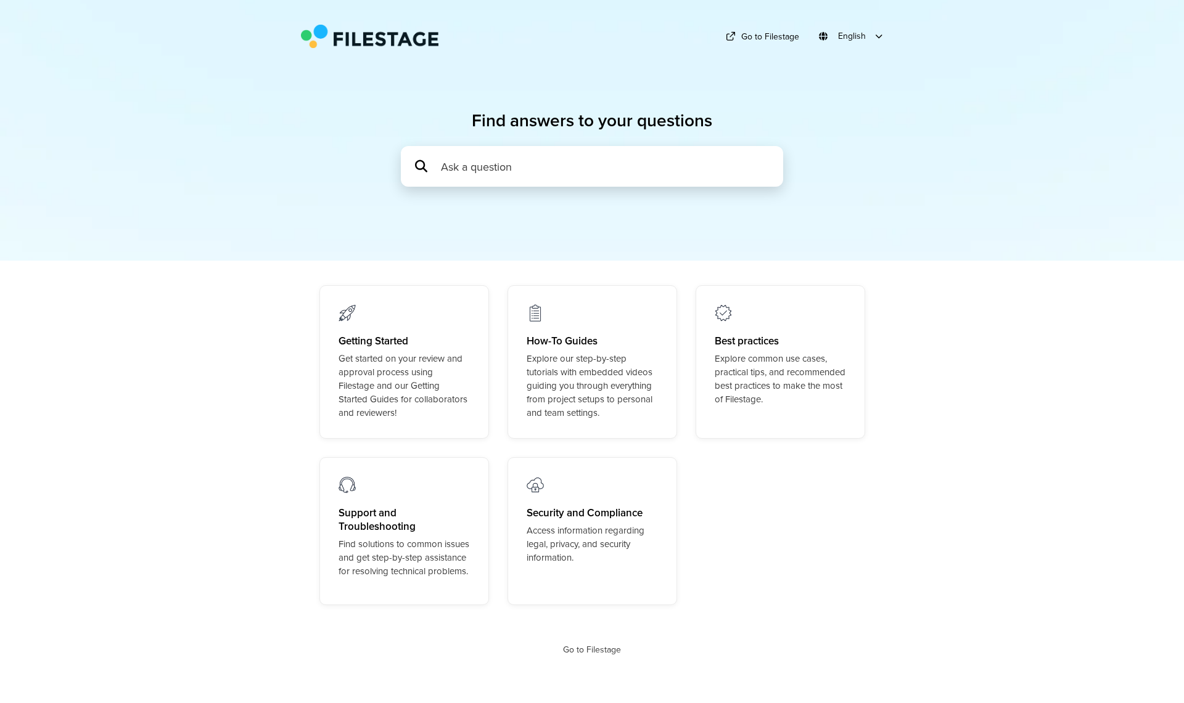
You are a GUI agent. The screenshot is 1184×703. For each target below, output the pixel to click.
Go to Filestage (770, 36)
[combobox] (606, 166)
